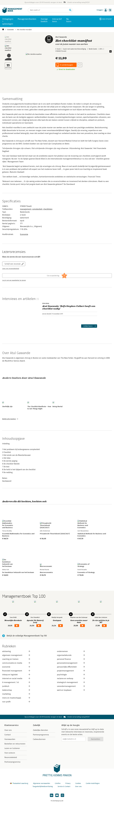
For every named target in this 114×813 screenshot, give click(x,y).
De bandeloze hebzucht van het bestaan (18, 572)
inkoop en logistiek (10, 675)
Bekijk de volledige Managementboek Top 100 (27, 635)
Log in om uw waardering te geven (14, 280)
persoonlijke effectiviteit (67, 667)
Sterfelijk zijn (7, 406)
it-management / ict (10, 682)
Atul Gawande (61, 37)
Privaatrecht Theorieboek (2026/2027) (55, 534)
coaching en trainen (10, 659)
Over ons (8, 730)
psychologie (62, 675)
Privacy (67, 783)
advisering (6, 651)
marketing (6, 694)
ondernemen (62, 651)
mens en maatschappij (11, 698)
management (25, 209)
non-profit (6, 702)
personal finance (64, 659)
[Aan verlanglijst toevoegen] (80, 65)
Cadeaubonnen (39, 739)
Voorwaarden (9, 739)
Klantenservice (11, 725)
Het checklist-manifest (24, 29)
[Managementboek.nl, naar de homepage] (12, 13)
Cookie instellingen (93, 783)
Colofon (57, 783)
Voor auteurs (9, 753)
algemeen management (12, 655)
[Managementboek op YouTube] (57, 795)
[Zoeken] (70, 10)
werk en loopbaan (64, 690)
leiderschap (7, 690)
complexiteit (37, 209)
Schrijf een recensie (13, 264)
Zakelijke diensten (40, 730)
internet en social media (12, 678)
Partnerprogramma (12, 762)
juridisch (5, 686)
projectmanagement (65, 671)
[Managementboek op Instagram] (62, 795)
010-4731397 (107, 19)
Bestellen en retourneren (14, 744)
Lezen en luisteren (12, 748)
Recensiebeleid (10, 757)
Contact (7, 735)
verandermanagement (66, 686)
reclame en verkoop (65, 678)
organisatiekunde (64, 655)
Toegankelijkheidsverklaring (43, 786)
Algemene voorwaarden (41, 783)
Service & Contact (64, 786)
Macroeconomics (46, 572)
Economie (10, 29)
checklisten (47, 209)
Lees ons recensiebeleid (10, 268)
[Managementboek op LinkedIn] (51, 795)
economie (6, 667)
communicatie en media (12, 663)
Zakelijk (36, 725)
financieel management (12, 671)
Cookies (78, 783)
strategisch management (67, 682)
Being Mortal (57, 406)
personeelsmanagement (67, 663)
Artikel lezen (88, 326)
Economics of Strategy (86, 572)
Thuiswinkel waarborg (20, 783)
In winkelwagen (66, 65)
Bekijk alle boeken (9, 419)
